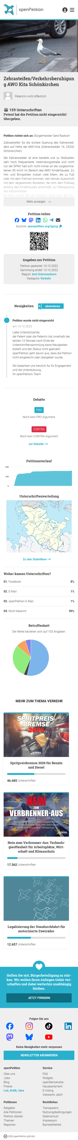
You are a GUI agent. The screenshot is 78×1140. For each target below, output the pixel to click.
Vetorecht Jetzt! (53, 1094)
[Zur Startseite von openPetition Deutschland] (24, 9)
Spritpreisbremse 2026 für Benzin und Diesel (36, 765)
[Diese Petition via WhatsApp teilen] (45, 220)
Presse (8, 1086)
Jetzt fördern (39, 998)
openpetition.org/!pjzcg (43, 226)
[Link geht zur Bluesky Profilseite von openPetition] (29, 1037)
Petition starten (13, 1116)
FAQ (45, 1074)
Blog (6, 1082)
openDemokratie (53, 1082)
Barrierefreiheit (52, 1124)
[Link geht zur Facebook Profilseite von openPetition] (9, 1026)
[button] (65, 10)
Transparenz (51, 1108)
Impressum (50, 1120)
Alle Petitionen (13, 1112)
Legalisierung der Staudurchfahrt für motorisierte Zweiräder (36, 928)
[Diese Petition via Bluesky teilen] (24, 220)
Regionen (10, 1124)
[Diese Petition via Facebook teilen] (17, 220)
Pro (39, 410)
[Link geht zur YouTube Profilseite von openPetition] (48, 1037)
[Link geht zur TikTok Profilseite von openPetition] (48, 1026)
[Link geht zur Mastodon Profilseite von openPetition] (9, 1037)
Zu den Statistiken (35, 559)
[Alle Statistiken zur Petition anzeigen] (39, 551)
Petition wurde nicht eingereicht (33, 320)
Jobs (7, 1078)
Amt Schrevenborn (44, 274)
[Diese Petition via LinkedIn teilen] (38, 220)
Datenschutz (51, 1116)
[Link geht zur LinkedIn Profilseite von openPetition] (68, 1026)
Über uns (9, 1074)
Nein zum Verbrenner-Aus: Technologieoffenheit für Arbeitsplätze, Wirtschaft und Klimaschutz (36, 847)
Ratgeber (9, 1108)
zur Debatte (36, 444)
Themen (9, 1120)
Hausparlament (52, 1086)
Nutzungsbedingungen (57, 1112)
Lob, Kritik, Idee (14, 1090)
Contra (39, 429)
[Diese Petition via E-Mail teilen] (58, 220)
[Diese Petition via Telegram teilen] (51, 220)
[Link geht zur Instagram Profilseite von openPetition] (29, 1026)
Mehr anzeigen (36, 201)
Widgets (48, 1078)
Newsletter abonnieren (39, 1055)
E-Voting (48, 1090)
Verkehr (45, 278)
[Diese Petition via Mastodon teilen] (31, 220)
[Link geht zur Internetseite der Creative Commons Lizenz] (6, 1136)
